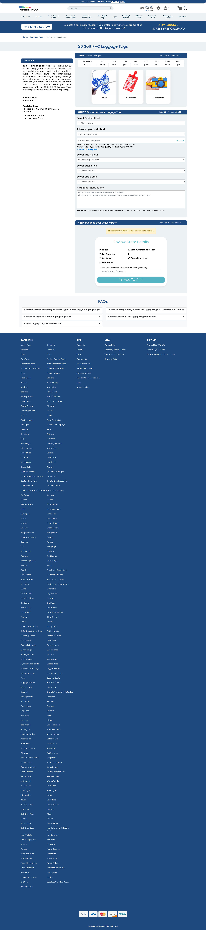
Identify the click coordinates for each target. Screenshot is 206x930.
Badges (50, 551)
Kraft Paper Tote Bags (56, 363)
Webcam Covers (54, 401)
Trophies (24, 556)
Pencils (50, 542)
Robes (23, 415)
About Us (81, 345)
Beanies (24, 392)
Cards (23, 621)
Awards (24, 565)
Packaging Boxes (28, 560)
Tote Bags (25, 359)
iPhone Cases (53, 776)
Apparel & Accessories (86, 17)
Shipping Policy (111, 359)
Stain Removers (28, 853)
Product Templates (85, 368)
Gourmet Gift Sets (55, 574)
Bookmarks (25, 725)
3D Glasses (26, 785)
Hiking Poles (26, 795)
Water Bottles (53, 448)
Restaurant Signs (54, 762)
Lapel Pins (51, 349)
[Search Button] (110, 8)
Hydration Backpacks (30, 664)
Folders (24, 617)
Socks (49, 415)
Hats (23, 354)
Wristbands (52, 607)
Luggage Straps (28, 682)
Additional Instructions (90, 187)
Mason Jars (52, 659)
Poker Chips (26, 739)
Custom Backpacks (29, 626)
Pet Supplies (52, 753)
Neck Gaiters (26, 593)
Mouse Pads (26, 345)
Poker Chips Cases (29, 863)
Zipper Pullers (52, 863)
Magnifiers (51, 757)
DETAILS (122, 2)
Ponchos (24, 720)
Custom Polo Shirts (29, 481)
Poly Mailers (52, 392)
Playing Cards (27, 696)
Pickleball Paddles (28, 537)
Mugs (23, 438)
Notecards (51, 514)
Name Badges (53, 849)
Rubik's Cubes (27, 804)
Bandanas (25, 701)
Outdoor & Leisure (152, 17)
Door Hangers (53, 645)
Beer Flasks (52, 800)
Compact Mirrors (28, 767)
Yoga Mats (51, 748)
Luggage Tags (36, 37)
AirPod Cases (53, 734)
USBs (23, 509)
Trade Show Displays (56, 424)
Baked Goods (27, 579)
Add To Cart (133, 279)
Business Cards (53, 509)
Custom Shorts (53, 485)
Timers (50, 818)
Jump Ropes (52, 767)
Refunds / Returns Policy (115, 349)
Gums (23, 589)
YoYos (23, 800)
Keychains (51, 387)
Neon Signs (26, 378)
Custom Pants (27, 485)
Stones (24, 818)
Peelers (50, 877)
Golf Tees (51, 809)
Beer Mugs (25, 443)
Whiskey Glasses (54, 443)
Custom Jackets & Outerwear (34, 490)
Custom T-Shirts (28, 471)
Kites (49, 715)
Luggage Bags (53, 668)
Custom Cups (27, 420)
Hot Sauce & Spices (55, 579)
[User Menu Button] (158, 8)
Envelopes (25, 514)
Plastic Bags (52, 560)
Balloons (50, 453)
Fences (24, 849)
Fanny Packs (52, 626)
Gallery (80, 349)
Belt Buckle (25, 551)
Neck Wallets (26, 835)
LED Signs (25, 424)
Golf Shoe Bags (27, 828)
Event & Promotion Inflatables (60, 692)
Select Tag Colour (87, 154)
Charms (50, 720)
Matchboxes (26, 640)
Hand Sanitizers (27, 598)
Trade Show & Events (53, 17)
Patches (24, 349)
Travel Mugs (26, 453)
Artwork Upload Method (91, 129)
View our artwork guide (87, 149)
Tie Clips (50, 654)
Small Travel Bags (54, 673)
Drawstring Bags (28, 363)
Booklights (25, 729)
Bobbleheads (53, 631)
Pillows (50, 814)
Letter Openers (53, 725)
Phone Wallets (27, 406)
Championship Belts (56, 771)
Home (25, 37)
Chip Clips (51, 785)
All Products (25, 17)
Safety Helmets (54, 729)
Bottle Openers (53, 396)
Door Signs (25, 790)
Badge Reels (52, 532)
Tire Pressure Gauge (55, 867)
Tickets (50, 621)
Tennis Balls (52, 743)
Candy (24, 570)
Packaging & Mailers (168, 17)
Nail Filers (51, 839)
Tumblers (51, 438)
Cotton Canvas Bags (56, 359)
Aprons (24, 382)
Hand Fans (51, 462)
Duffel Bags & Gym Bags (31, 631)
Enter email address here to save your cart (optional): (124, 268)
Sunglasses (26, 462)
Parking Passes (27, 654)
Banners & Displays (55, 368)
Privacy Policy (110, 345)
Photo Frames (27, 886)
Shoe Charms (53, 523)
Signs (115, 17)
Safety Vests (52, 739)
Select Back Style (87, 165)
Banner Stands (53, 373)
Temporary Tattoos (55, 490)
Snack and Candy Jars (57, 570)
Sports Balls (26, 823)
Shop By (39, 17)
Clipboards (25, 612)
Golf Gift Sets (26, 858)
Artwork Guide (83, 387)
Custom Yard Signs (55, 471)
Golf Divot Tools (27, 814)
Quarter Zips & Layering (57, 481)
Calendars (51, 640)
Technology (26, 706)
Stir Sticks (25, 603)
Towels (50, 410)
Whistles (24, 753)
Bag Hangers (26, 687)
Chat (151, 10)
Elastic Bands (52, 858)
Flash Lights (52, 790)
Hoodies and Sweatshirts (32, 476)
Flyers (23, 518)
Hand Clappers (27, 867)
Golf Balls (25, 809)
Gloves (24, 499)
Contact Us (82, 359)
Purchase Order (83, 363)
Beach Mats (26, 776)
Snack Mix (25, 584)
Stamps (50, 706)
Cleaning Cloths (28, 635)
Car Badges (52, 687)
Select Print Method (88, 118)
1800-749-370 (146, 8)
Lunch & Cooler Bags (30, 668)
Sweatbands (52, 650)
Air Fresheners (27, 504)
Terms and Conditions (114, 354)
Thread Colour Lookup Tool (88, 378)
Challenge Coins (28, 410)
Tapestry (51, 696)
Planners (50, 701)
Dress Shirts (52, 476)
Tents (23, 678)
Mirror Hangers (27, 650)
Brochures (25, 715)
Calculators (52, 518)
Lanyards (25, 429)
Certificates (52, 556)
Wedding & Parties (126, 17)
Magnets (24, 528)
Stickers (50, 378)
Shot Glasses (53, 382)
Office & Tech (139, 17)
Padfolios (25, 495)
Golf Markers (52, 823)
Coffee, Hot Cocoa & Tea (58, 584)
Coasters (51, 345)
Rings (49, 795)
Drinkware (25, 434)
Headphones (52, 835)
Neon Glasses (27, 771)
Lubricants (51, 853)
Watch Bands (53, 781)
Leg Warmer (52, 593)
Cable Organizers (28, 839)
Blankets (50, 537)
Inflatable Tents (53, 682)
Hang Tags (51, 546)
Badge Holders (27, 532)
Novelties (182, 17)
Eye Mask (51, 603)
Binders (24, 523)
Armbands (25, 743)
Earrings (24, 692)
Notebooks (25, 781)
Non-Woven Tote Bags (31, 368)
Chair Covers (52, 617)
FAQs (79, 354)
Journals (50, 495)
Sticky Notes (52, 504)
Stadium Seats (53, 678)
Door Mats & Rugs (55, 612)
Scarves (24, 542)
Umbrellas (51, 589)
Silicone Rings (27, 659)
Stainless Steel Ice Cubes (58, 882)
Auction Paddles (28, 748)
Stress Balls (26, 467)
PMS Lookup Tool (84, 373)
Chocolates (26, 574)
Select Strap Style (87, 176)
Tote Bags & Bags (102, 17)
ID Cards (24, 457)
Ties (22, 546)
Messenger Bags (28, 673)
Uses (79, 382)
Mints (49, 565)
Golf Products (53, 804)
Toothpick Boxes (54, 635)
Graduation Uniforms (30, 757)
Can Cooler (52, 457)
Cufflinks (50, 710)
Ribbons (50, 406)
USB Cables (52, 872)
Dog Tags (25, 710)
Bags (49, 354)
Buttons (50, 434)
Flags (23, 373)
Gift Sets (24, 882)
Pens (49, 429)
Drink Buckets (26, 762)
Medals (50, 499)
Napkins (24, 387)
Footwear (51, 844)
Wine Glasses (27, 448)
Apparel (50, 467)
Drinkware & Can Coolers (71, 17)
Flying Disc (25, 401)
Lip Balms (51, 598)
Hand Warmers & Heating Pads (58, 829)
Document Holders (29, 877)
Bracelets (25, 872)
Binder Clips (26, 607)
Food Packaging (54, 420)
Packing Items (27, 396)
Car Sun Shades (28, 734)
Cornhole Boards (28, 645)
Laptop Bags (52, 664)
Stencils (24, 844)
